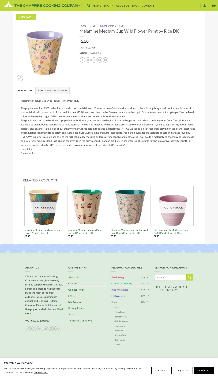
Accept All (203, 370)
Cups (122, 25)
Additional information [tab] (52, 90)
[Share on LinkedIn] (105, 60)
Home (97, 5)
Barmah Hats (120, 316)
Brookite (118, 330)
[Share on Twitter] (88, 60)
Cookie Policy (41, 372)
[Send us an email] (45, 328)
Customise (161, 370)
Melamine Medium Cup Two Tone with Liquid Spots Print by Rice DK (130, 231)
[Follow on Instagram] (34, 328)
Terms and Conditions (80, 320)
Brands (115, 301)
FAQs (135, 5)
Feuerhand (119, 312)
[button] (204, 5)
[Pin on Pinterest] (99, 60)
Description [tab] (25, 90)
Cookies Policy (76, 289)
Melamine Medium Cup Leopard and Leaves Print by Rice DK (42, 231)
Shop (107, 5)
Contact (148, 5)
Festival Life (118, 295)
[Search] (88, 5)
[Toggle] (148, 277)
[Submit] (189, 277)
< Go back (26, 17)
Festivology (117, 277)
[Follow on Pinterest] (51, 328)
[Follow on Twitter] (39, 328)
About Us (122, 5)
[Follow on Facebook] (28, 328)
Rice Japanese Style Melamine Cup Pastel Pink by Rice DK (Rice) (171, 231)
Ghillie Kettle (121, 321)
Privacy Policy (76, 308)
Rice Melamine (107, 25)
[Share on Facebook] (82, 60)
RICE (98, 53)
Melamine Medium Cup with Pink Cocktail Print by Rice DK (84, 231)
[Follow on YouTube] (57, 328)
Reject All (183, 370)
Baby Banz (119, 339)
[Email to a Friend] (94, 60)
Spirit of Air (120, 335)
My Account (75, 301)
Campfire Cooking (121, 283)
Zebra (117, 344)
